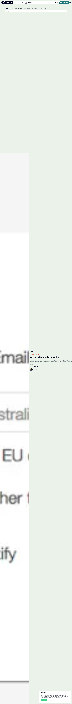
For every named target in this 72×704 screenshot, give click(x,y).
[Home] (7, 2)
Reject (51, 700)
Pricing (21, 2)
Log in (56, 2)
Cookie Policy (60, 697)
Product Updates (18, 8)
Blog (26, 2)
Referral (30, 2)
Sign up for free (64, 2)
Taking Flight (35, 8)
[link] (12, 8)
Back (32, 351)
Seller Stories (27, 8)
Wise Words (42, 8)
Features (16, 2)
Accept (44, 700)
